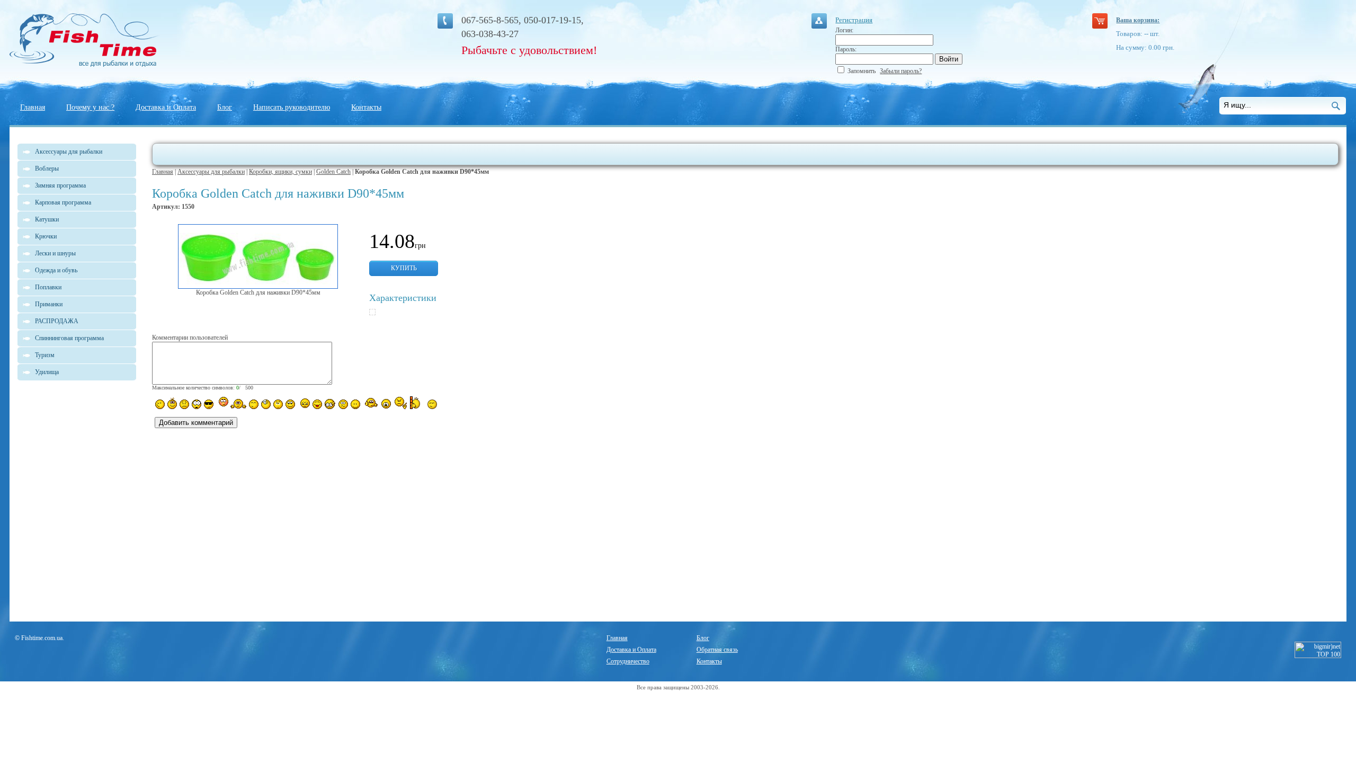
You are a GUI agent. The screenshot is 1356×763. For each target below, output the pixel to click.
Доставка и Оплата (166, 107)
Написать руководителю (291, 107)
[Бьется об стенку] (417, 403)
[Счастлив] (253, 404)
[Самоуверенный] (208, 404)
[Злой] (303, 404)
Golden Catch (333, 171)
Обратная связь (717, 649)
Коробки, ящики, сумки (280, 171)
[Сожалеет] (386, 404)
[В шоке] (196, 404)
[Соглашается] (355, 404)
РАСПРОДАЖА (56, 321)
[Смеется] (160, 404)
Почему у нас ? (90, 107)
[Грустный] (184, 404)
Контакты (366, 107)
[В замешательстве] (278, 404)
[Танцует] (238, 403)
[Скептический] (432, 404)
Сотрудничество (627, 661)
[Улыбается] (172, 403)
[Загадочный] (290, 404)
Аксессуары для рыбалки (211, 171)
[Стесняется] (222, 403)
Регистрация (853, 20)
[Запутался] (343, 404)
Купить (404, 268)
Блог (224, 107)
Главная (32, 107)
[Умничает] (330, 404)
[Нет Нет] (400, 403)
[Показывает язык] (317, 404)
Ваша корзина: (1137, 20)
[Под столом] (266, 404)
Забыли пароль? (901, 71)
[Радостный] (370, 403)
